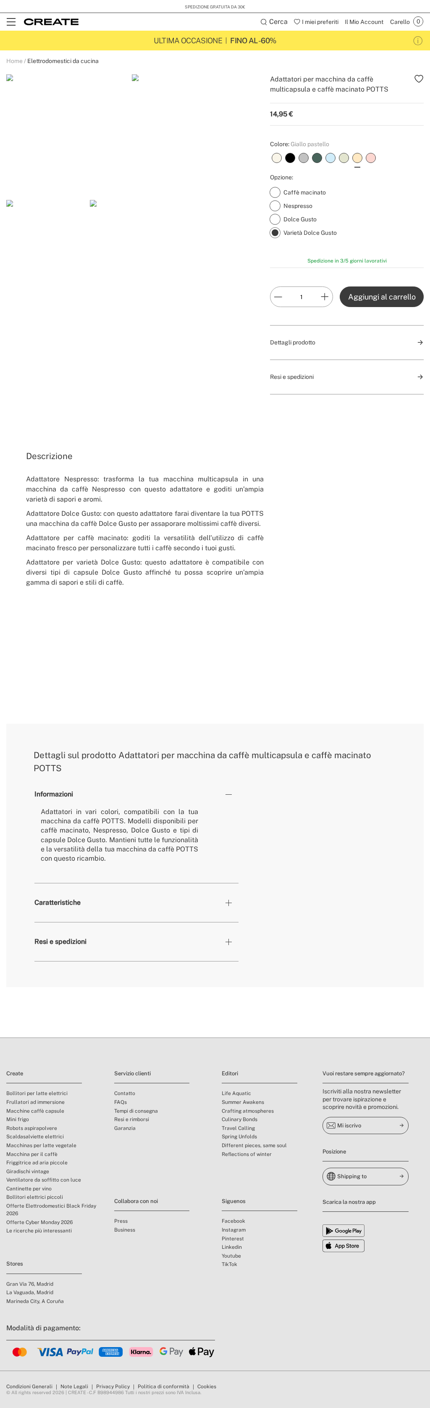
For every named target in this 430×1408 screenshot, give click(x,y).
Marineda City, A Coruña (35, 1301)
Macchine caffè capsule (35, 1111)
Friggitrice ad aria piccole (37, 1163)
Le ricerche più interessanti (39, 1231)
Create (14, 1073)
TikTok (229, 1264)
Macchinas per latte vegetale (41, 1145)
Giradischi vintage (27, 1171)
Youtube (231, 1256)
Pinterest (233, 1239)
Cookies (206, 1387)
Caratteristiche (57, 902)
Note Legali (74, 1387)
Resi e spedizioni (60, 942)
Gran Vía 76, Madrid (29, 1284)
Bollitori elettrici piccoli (34, 1197)
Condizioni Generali (29, 1387)
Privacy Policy (113, 1387)
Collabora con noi (136, 1201)
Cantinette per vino (29, 1189)
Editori (230, 1073)
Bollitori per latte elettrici (37, 1093)
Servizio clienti (132, 1073)
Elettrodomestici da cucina (63, 61)
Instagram (234, 1230)
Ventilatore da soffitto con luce (43, 1180)
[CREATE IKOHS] (51, 21)
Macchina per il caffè (32, 1154)
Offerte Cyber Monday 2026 (39, 1222)
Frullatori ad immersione (35, 1102)
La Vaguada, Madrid (29, 1292)
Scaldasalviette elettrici (35, 1137)
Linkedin (232, 1247)
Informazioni (53, 794)
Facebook (233, 1221)
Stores (14, 1264)
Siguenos (234, 1201)
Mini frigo (17, 1119)
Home (14, 61)
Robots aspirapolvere (31, 1128)
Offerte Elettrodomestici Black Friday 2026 (51, 1209)
